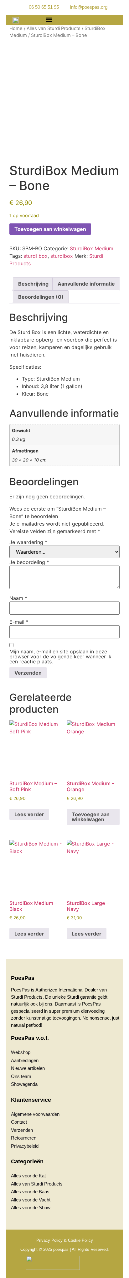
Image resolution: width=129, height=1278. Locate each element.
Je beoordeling (29, 562)
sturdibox (61, 256)
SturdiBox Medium (91, 248)
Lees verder (29, 814)
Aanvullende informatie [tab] (86, 284)
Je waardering (28, 542)
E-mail (18, 621)
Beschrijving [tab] (33, 284)
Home (16, 28)
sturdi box (35, 256)
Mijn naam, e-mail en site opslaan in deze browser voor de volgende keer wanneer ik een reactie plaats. (60, 656)
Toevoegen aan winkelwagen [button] (91, 816)
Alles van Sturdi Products (53, 28)
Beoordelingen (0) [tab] (41, 297)
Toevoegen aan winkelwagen (50, 229)
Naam (18, 598)
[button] (49, 20)
